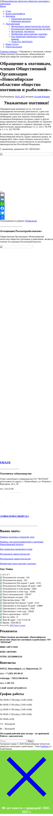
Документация (13, 24)
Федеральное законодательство (15, 554)
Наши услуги (12, 44)
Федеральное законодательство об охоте (30, 26)
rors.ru (5, 462)
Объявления (31, 221)
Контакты (10, 16)
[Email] (26, 195)
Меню (3, 6)
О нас (8, 11)
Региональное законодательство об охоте (31, 29)
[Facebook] (26, 208)
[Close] (26, 802)
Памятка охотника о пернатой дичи (17, 537)
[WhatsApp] (26, 204)
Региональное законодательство (15, 559)
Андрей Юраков (42, 96)
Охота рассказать (14, 47)
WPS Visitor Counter (17, 625)
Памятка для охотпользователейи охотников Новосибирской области (21, 543)
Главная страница (8, 51)
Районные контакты (21, 21)
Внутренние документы (22, 31)
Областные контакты (21, 19)
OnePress (44, 746)
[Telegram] (26, 213)
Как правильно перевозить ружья (16, 549)
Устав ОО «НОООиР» (22, 41)
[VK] (26, 199)
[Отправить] (26, 217)
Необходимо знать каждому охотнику (29, 34)
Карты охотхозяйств (15, 13)
